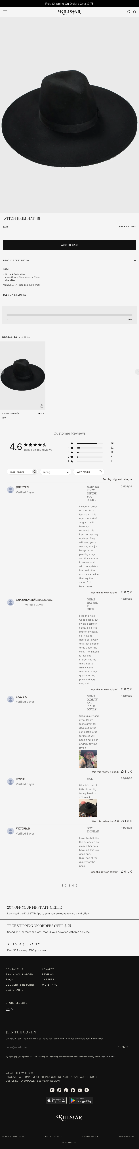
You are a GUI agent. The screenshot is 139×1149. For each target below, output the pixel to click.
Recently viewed (16, 337)
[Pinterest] (66, 1090)
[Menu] (5, 12)
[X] (87, 1090)
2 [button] (66, 885)
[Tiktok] (59, 1090)
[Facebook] (73, 1090)
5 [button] (76, 885)
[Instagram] (52, 1090)
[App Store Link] (56, 1100)
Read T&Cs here (108, 1057)
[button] (91, 443)
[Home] (69, 11)
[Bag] (134, 12)
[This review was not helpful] (128, 592)
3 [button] (69, 885)
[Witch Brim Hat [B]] (69, 121)
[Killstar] (69, 1118)
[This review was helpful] (122, 592)
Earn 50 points (127, 227)
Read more (85, 586)
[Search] (128, 11)
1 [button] (62, 885)
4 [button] (73, 885)
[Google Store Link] (81, 1100)
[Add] (42, 406)
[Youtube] (80, 1090)
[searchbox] (19, 471)
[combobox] (116, 479)
